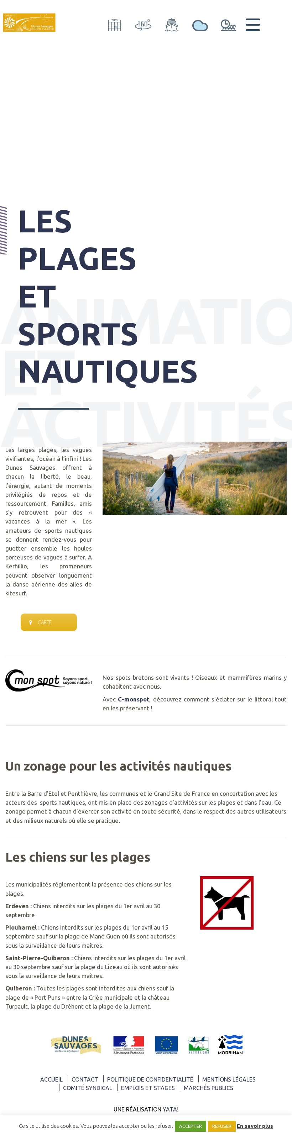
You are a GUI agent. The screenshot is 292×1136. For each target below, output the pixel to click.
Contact (85, 1079)
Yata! (170, 1109)
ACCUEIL (51, 1079)
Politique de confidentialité (150, 1079)
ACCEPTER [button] (190, 1126)
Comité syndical (87, 1088)
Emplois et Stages (148, 1088)
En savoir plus (255, 1126)
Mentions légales (229, 1079)
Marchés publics (208, 1088)
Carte (45, 622)
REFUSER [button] (221, 1126)
